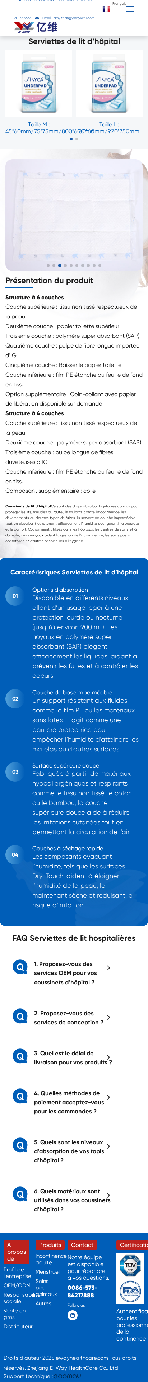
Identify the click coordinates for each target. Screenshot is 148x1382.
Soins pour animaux (46, 1287)
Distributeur (18, 1326)
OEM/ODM (17, 1285)
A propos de (16, 1252)
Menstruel (48, 1272)
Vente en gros (15, 1313)
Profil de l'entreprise (17, 1272)
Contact (82, 1245)
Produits (50, 1245)
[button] (71, 139)
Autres (43, 1303)
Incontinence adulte (51, 1259)
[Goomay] (67, 1376)
